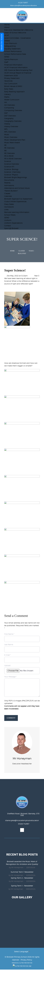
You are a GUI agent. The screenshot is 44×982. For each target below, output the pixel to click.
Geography (8, 118)
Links (6, 209)
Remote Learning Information (16, 212)
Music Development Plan (14, 140)
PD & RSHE (9, 156)
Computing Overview (13, 110)
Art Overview (9, 105)
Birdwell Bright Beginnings (15, 177)
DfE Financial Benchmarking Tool (18, 70)
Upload (7, 665)
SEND (6, 57)
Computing (9, 108)
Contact (7, 226)
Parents (7, 183)
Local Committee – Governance (17, 38)
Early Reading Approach (14, 92)
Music (6, 134)
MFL (6, 129)
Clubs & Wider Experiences (15, 201)
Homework (9, 207)
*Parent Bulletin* (11, 191)
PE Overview (9, 148)
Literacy (7, 94)
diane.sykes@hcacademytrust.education (23, 5)
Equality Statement (12, 49)
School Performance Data (15, 54)
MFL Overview (10, 132)
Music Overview (10, 137)
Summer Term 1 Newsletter (22, 872)
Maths (6, 97)
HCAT (6, 35)
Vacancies (8, 81)
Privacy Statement (11, 78)
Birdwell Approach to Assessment (18, 199)
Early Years (8, 89)
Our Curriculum (10, 83)
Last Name (8, 644)
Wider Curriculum (11, 100)
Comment (11, 718)
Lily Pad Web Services (25, 962)
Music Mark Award (12, 142)
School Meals (9, 215)
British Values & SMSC (13, 86)
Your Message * (10, 677)
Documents (9, 180)
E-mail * (7, 655)
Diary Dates (9, 204)
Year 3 (31, 251)
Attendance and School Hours (17, 188)
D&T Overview (10, 116)
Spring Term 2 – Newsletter (22, 878)
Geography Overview (13, 121)
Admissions (9, 185)
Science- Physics (11, 175)
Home (7, 25)
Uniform (7, 220)
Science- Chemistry (12, 172)
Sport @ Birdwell (11, 228)
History (7, 124)
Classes (7, 193)
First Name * (9, 634)
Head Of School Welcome (15, 33)
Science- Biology (11, 169)
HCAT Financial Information (16, 67)
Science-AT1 (9, 167)
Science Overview (11, 164)
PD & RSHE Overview (13, 159)
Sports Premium (11, 59)
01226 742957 (23, 3)
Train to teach (2, 42)
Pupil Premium (10, 43)
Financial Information (13, 65)
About (6, 27)
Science (7, 161)
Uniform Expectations (13, 223)
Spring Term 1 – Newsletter (22, 886)
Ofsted (7, 41)
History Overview (11, 126)
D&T (6, 113)
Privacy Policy (26, 960)
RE (5, 150)
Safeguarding (10, 46)
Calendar (8, 196)
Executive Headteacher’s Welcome (18, 30)
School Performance (13, 51)
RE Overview (9, 153)
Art (5, 102)
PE (5, 145)
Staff (6, 62)
